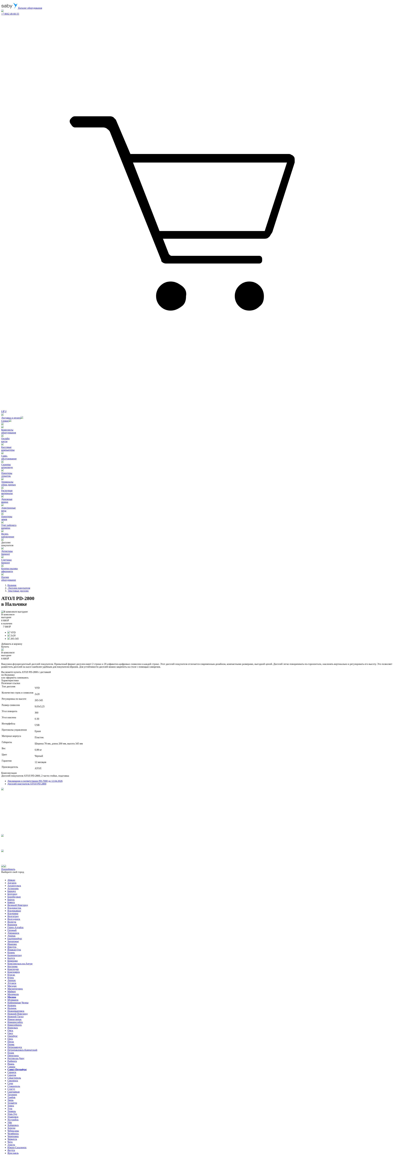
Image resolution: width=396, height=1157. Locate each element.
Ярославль (13, 1153)
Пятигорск (13, 1055)
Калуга (11, 958)
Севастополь (14, 1078)
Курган (11, 974)
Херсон (11, 1128)
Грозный (12, 930)
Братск (11, 899)
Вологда (11, 922)
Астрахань (13, 888)
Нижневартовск (15, 1011)
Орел (10, 1033)
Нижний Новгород (17, 1013)
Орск (10, 1039)
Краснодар (13, 969)
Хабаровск (13, 1125)
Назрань (11, 1005)
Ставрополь (13, 1086)
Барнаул (11, 891)
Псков (10, 1052)
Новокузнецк (14, 1019)
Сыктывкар (13, 1091)
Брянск (11, 902)
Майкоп (11, 991)
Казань (11, 952)
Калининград (14, 955)
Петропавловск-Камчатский (22, 1050)
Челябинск (13, 1133)
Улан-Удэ (12, 1114)
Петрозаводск (14, 1047)
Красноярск (13, 972)
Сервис (5, 421)
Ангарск (11, 883)
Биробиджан (14, 896)
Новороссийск (15, 1022)
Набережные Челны (17, 1002)
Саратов (11, 1075)
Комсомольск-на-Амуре (19, 963)
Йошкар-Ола (14, 949)
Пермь (10, 1044)
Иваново (12, 944)
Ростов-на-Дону (15, 1058)
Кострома (12, 966)
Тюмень (11, 1111)
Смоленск (12, 1080)
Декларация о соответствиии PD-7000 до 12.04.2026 (34, 781)
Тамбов (11, 1097)
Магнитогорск (15, 988)
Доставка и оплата (11, 417)
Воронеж (12, 924)
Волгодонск (13, 919)
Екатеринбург (14, 938)
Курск (10, 977)
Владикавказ (14, 910)
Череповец (13, 1136)
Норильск (12, 1027)
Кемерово (12, 961)
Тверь (10, 1100)
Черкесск (12, 1139)
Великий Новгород (17, 905)
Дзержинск (13, 933)
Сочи (10, 1083)
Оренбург (12, 1036)
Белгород (12, 894)
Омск (10, 1030)
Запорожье (13, 941)
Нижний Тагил (15, 1016)
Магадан (12, 986)
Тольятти (12, 1103)
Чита (10, 1142)
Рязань (10, 1064)
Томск (10, 1105)
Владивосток (14, 908)
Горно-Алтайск (15, 927)
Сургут (11, 1089)
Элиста (11, 1144)
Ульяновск (12, 1117)
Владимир (12, 913)
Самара (11, 1066)
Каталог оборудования (30, 8)
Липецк (11, 980)
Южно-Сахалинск (16, 1147)
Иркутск (11, 947)
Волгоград (13, 916)
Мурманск (12, 1000)
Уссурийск (13, 1119)
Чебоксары (13, 1130)
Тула (9, 1108)
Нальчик (11, 1008)
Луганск (11, 983)
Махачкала (13, 994)
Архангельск (14, 885)
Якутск (11, 1150)
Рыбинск (12, 1061)
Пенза (10, 1041)
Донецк (11, 935)
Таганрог (12, 1094)
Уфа (9, 1122)
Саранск (11, 1072)
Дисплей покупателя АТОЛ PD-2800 (26, 783)
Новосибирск (14, 1025)
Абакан (11, 880)
